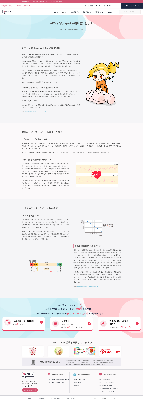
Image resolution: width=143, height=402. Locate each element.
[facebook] (28, 386)
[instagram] (31, 386)
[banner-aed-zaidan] (110, 346)
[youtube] (25, 386)
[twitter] (22, 386)
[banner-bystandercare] (33, 346)
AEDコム (94, 398)
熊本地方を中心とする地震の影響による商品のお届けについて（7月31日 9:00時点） (42, 1)
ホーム (61, 29)
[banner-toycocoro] (84, 346)
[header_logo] (7, 10)
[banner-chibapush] (59, 346)
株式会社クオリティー (107, 398)
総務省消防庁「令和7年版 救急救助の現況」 (35, 111)
